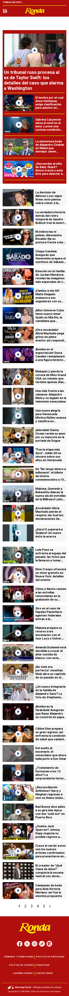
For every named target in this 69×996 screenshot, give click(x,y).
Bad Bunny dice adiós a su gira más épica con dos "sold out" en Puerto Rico (50, 812)
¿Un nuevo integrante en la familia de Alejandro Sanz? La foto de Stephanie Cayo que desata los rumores (50, 695)
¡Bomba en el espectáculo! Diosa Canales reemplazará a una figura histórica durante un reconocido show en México (50, 359)
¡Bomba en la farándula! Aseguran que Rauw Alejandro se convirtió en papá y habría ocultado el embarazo (50, 715)
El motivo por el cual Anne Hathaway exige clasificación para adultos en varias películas (49, 104)
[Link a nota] (34, 50)
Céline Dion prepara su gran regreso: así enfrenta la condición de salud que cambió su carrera (50, 736)
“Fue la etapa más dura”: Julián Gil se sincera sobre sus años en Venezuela (48, 455)
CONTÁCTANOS (44, 973)
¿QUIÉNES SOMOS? (23, 973)
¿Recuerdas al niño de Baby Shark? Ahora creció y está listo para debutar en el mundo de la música (49, 172)
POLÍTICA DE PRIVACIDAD (50, 957)
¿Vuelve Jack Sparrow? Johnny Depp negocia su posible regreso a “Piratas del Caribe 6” (50, 833)
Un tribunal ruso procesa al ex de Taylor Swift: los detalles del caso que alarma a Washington (33, 80)
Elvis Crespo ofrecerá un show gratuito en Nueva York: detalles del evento (50, 574)
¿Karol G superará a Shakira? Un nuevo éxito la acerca (49, 533)
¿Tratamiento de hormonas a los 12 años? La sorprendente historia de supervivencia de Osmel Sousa (50, 776)
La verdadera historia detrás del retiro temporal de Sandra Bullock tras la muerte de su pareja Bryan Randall (50, 221)
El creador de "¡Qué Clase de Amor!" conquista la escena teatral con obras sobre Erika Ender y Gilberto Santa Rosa (49, 874)
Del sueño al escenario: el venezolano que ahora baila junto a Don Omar (50, 753)
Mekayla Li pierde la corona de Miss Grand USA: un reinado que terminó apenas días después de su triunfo (50, 378)
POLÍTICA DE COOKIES (21, 965)
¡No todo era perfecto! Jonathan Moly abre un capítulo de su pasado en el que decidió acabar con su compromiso (50, 675)
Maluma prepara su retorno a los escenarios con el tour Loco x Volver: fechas (48, 635)
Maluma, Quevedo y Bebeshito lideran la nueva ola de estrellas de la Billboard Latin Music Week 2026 (50, 496)
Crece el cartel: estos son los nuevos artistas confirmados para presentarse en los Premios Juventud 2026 (50, 854)
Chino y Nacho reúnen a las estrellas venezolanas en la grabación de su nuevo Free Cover (50, 596)
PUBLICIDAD (43, 965)
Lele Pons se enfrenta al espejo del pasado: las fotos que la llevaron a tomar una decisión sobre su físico (50, 558)
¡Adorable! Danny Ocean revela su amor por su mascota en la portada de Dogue (50, 435)
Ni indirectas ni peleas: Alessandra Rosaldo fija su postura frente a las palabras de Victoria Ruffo (49, 240)
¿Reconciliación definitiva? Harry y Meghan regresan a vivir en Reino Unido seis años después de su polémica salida (50, 796)
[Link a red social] (19, 944)
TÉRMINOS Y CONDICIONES (19, 957)
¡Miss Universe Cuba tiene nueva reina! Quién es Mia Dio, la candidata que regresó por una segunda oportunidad (50, 319)
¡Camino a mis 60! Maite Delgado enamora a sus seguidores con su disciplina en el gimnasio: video (48, 299)
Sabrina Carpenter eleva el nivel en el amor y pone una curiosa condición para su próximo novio (48, 128)
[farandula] (34, 11)
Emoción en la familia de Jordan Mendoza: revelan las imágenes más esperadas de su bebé (50, 278)
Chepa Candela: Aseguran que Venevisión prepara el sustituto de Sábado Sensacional (50, 258)
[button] (5, 11)
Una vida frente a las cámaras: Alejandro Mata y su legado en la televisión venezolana (50, 396)
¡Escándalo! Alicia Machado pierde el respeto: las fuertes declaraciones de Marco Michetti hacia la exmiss (50, 517)
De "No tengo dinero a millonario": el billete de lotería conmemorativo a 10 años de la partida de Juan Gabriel (50, 477)
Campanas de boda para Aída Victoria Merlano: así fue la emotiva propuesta (48, 891)
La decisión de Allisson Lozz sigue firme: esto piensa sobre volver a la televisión (48, 199)
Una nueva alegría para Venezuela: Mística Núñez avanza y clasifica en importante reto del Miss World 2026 (50, 419)
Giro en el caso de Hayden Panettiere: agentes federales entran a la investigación (48, 615)
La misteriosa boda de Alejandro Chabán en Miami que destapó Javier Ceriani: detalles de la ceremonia (50, 150)
